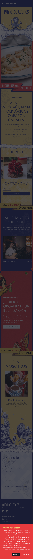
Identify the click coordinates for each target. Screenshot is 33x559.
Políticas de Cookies (23, 550)
